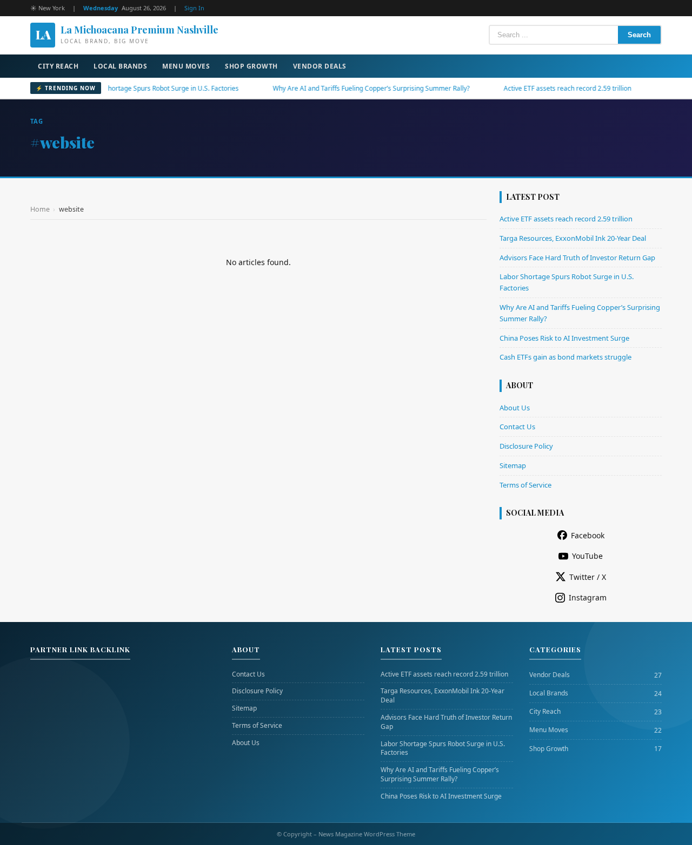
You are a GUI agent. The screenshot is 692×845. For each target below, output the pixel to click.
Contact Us (517, 426)
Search (639, 35)
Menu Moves (186, 66)
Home (40, 209)
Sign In (194, 8)
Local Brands (120, 66)
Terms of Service (525, 485)
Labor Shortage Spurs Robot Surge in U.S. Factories (141, 88)
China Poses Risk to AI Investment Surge (564, 338)
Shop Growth (251, 66)
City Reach (58, 66)
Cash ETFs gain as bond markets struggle (565, 357)
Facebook (587, 535)
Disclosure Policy (526, 446)
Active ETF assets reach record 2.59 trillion (547, 88)
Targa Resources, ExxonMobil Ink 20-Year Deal (573, 238)
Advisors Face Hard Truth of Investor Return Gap (577, 257)
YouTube (587, 556)
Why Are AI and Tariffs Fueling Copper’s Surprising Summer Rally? (350, 88)
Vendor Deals (320, 66)
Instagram (588, 597)
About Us (515, 408)
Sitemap (513, 465)
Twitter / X (587, 577)
